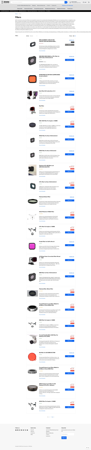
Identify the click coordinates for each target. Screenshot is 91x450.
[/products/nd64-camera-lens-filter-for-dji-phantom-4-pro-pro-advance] (32, 388)
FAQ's (32, 434)
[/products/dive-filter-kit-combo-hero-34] (32, 95)
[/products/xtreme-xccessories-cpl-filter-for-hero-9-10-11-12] (32, 186)
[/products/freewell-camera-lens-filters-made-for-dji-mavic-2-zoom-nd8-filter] (32, 372)
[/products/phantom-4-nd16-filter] (32, 216)
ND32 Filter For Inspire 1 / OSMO (47, 401)
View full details (42, 50)
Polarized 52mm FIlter (44, 196)
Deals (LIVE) (19, 8)
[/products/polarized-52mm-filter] (32, 201)
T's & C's (48, 5)
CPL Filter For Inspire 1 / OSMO (47, 226)
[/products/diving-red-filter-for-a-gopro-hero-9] (32, 79)
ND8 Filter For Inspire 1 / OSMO (47, 320)
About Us (32, 431)
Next (53, 417)
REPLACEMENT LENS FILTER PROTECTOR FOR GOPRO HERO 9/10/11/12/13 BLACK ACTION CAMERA (49, 41)
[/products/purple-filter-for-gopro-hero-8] (32, 246)
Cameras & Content (28, 8)
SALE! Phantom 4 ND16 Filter (46, 211)
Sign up (64, 437)
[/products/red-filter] (32, 110)
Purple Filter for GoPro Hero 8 (46, 241)
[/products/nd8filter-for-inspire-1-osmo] (32, 324)
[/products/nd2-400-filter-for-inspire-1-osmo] (32, 125)
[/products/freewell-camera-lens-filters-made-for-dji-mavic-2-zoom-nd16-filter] (32, 308)
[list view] (75, 36)
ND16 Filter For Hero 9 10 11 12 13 (47, 150)
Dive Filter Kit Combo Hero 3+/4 (47, 91)
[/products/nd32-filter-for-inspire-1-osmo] (32, 405)
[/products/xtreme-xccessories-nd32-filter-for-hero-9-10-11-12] (32, 140)
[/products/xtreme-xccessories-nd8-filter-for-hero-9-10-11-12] (32, 277)
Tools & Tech (70, 8)
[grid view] (73, 36)
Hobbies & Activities (61, 8)
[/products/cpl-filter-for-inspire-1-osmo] (32, 231)
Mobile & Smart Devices (50, 8)
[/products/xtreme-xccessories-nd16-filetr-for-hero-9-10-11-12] (32, 155)
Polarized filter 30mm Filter (46, 289)
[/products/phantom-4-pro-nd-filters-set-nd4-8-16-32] (32, 170)
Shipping (34, 5)
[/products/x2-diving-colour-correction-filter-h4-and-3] (32, 261)
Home (16, 13)
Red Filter (41, 106)
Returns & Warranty (41, 5)
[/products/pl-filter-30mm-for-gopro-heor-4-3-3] (32, 293)
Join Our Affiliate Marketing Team (24, 5)
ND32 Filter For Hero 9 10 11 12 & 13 (48, 135)
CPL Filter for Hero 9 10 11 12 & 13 (47, 182)
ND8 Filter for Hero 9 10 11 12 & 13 (48, 272)
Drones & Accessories (38, 8)
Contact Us (54, 5)
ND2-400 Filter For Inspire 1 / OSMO (48, 120)
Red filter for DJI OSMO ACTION (47, 352)
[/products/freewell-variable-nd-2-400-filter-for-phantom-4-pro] (32, 339)
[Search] (66, 2)
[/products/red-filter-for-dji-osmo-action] (32, 357)
